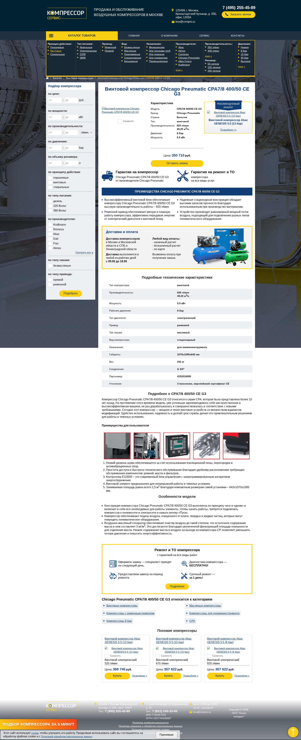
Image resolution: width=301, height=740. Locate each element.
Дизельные (86, 47)
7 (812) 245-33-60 (164, 711)
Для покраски (156, 54)
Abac (181, 47)
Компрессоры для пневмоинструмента (214, 613)
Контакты (237, 35)
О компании (169, 35)
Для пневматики (158, 57)
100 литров (214, 67)
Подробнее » (139, 675)
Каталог (57, 78)
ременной (59, 284)
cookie (34, 733)
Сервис (204, 35)
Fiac (56, 243)
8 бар (244, 50)
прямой (58, 279)
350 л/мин (213, 47)
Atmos (181, 50)
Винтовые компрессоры (79, 78)
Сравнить (128, 121)
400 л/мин (213, 50)
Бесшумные (131, 61)
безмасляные (62, 265)
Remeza (58, 229)
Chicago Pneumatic (189, 57)
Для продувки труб (159, 50)
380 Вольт (59, 210)
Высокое (245, 61)
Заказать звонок (240, 14)
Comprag (183, 54)
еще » (179, 70)
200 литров (214, 70)
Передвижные (132, 54)
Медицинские (157, 47)
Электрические (88, 50)
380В (83, 57)
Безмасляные (132, 47)
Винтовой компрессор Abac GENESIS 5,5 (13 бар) (228, 122)
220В (83, 54)
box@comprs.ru (185, 21)
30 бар (244, 57)
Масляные (130, 50)
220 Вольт (59, 205)
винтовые (59, 182)
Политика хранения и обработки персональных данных (150, 726)
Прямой (109, 50)
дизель (57, 201)
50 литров (213, 63)
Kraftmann (184, 64)
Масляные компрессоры (205, 605)
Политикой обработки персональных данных (66, 736)
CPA (192, 620)
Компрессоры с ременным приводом (130, 613)
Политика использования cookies (150, 729)
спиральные (61, 187)
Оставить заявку (177, 163)
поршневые (61, 177)
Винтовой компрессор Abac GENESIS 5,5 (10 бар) (174, 640)
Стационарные (132, 57)
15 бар (244, 54)
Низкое (245, 47)
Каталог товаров (82, 35)
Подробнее (177, 586)
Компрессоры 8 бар (119, 620)
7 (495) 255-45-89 (238, 7)
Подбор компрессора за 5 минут (38, 724)
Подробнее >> (228, 129)
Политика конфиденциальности (150, 722)
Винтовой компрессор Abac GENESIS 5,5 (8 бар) (225, 640)
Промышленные (158, 61)
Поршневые (57, 47)
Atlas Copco (185, 61)
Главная (134, 35)
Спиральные (57, 54)
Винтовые (55, 50)
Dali (55, 238)
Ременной (110, 47)
